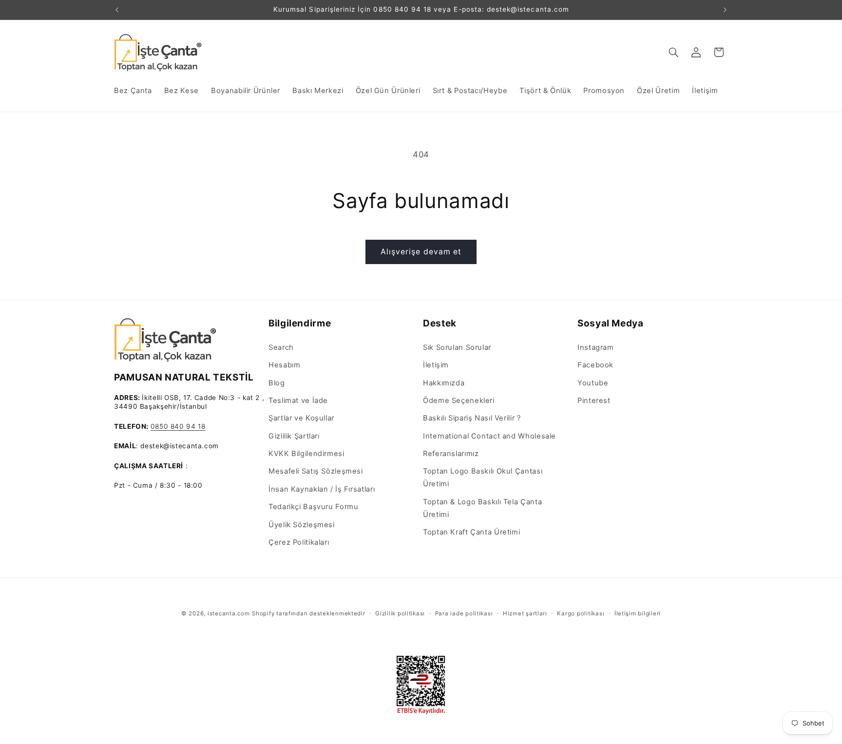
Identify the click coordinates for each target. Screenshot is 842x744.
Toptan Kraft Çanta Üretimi (471, 532)
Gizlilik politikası (400, 613)
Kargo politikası (580, 613)
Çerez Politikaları (298, 542)
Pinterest (594, 400)
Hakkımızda (443, 383)
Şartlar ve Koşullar (301, 418)
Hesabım (284, 365)
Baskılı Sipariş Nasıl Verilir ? (472, 418)
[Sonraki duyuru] (725, 9)
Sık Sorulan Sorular (457, 347)
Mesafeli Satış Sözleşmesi (315, 471)
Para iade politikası (464, 613)
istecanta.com (229, 613)
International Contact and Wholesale (489, 436)
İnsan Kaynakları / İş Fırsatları (321, 489)
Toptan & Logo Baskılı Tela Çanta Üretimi (482, 508)
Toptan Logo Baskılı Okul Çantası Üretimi (482, 477)
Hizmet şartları (525, 613)
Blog (276, 383)
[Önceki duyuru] (117, 9)
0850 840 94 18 (178, 426)
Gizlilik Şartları (294, 436)
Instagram (595, 347)
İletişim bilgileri (637, 613)
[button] (674, 52)
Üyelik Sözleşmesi (301, 524)
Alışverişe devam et (421, 251)
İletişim (436, 365)
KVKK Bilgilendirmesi (306, 453)
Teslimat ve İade (298, 400)
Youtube (592, 383)
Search (281, 347)
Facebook (595, 365)
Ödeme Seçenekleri (459, 400)
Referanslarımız (450, 453)
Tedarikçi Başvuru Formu (313, 506)
